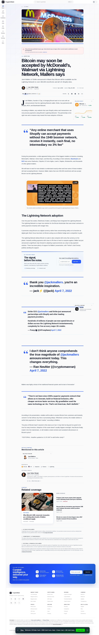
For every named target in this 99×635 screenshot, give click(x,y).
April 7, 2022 (63, 290)
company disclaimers (27, 551)
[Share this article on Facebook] (71, 93)
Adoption (27, 56)
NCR (23, 161)
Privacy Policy (46, 620)
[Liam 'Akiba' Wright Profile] (23, 88)
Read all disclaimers (57, 624)
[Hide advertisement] (87, 630)
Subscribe (87, 572)
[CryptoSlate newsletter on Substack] (19, 599)
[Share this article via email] (82, 93)
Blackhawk (74, 159)
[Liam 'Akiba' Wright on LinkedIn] (29, 481)
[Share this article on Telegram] (75, 93)
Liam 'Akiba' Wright (33, 87)
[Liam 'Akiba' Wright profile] (24, 475)
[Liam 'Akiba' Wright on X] (27, 481)
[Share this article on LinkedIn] (78, 93)
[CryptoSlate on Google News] (15, 599)
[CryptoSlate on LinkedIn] (11, 603)
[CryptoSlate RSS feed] (19, 603)
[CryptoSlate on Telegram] (23, 599)
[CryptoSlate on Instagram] (15, 603)
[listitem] (24, 466)
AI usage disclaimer (48, 532)
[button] (3, 42)
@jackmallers (53, 282)
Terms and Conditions (36, 620)
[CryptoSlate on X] (11, 599)
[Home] (22, 7)
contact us (45, 52)
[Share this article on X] (68, 93)
